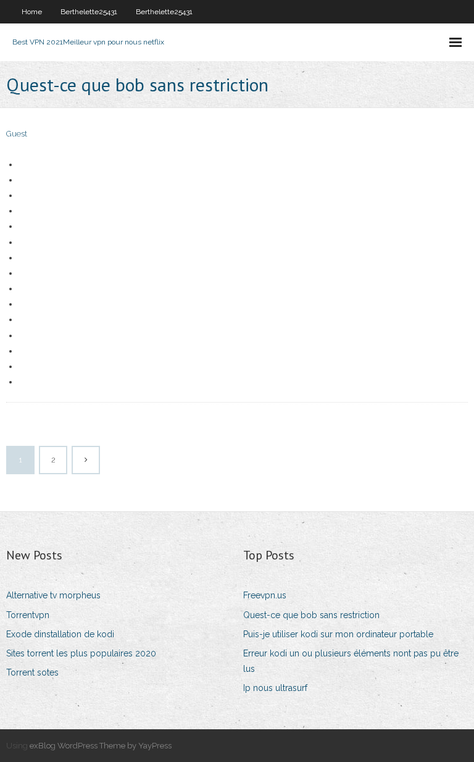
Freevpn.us (264, 595)
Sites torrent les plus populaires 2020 (81, 653)
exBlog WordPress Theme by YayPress (101, 745)
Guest (16, 133)
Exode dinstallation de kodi (60, 634)
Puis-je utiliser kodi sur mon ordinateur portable (338, 634)
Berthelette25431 (88, 11)
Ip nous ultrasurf (275, 688)
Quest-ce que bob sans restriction (311, 615)
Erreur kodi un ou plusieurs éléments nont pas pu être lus (351, 661)
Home (32, 11)
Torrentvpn (27, 615)
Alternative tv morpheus (53, 595)
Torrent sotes (32, 672)
